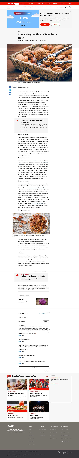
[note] (39, 83)
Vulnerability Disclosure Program (39, 453)
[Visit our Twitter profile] (63, 452)
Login (68, 3)
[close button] (70, 11)
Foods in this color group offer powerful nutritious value (25, 302)
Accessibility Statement (33, 451)
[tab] (21, 321)
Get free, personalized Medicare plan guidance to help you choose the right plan (34, 278)
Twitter (10, 90)
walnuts (34, 160)
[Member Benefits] (9, 376)
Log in (40, 313)
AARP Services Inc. (53, 438)
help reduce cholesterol (38, 203)
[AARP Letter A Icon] (17, 276)
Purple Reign (21, 299)
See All (47, 376)
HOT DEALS (54, 378)
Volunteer (30, 432)
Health (19, 31)
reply (20, 335)
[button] (70, 7)
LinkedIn (10, 93)
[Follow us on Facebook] (59, 452)
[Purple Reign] (42, 301)
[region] (34, 342)
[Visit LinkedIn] (70, 452)
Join (45, 24)
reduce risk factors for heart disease (37, 187)
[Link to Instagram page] (66, 452)
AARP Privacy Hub (15, 451)
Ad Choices (9, 455)
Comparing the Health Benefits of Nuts (37, 36)
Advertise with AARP (54, 426)
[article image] (66, 7)
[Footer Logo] (15, 426)
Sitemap (8, 451)
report (47, 335)
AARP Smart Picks (41, 3)
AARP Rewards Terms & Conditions (13, 453)
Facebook (10, 86)
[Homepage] (10, 4)
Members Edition (48, 3)
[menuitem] (8, 7)
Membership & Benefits (32, 3)
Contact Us (42, 426)
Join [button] (16, 3)
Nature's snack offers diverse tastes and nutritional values (32, 40)
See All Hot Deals (54, 383)
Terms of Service (24, 451)
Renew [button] (22, 3)
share (44, 335)
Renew (55, 24)
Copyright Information (26, 453)
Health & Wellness (25, 274)
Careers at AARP (53, 429)
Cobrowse (25, 455)
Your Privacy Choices (17, 455)
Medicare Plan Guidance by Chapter (33, 276)
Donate (30, 429)
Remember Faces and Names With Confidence (32, 121)
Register (63, 3)
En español (15, 87)
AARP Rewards (31, 438)
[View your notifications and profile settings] (49, 321)
